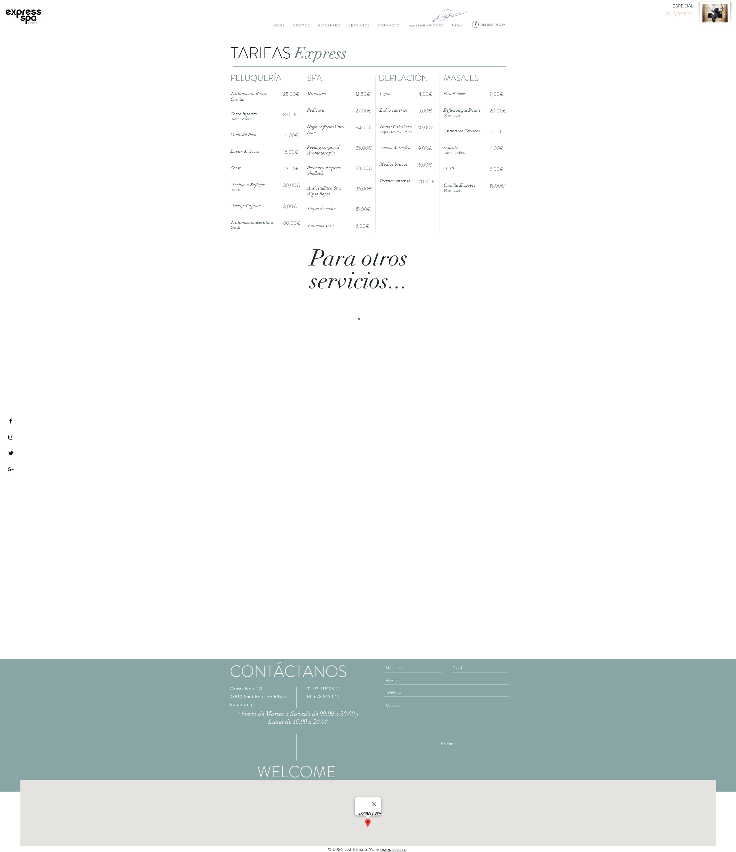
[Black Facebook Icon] (10, 421)
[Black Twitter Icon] (10, 453)
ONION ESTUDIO (393, 850)
